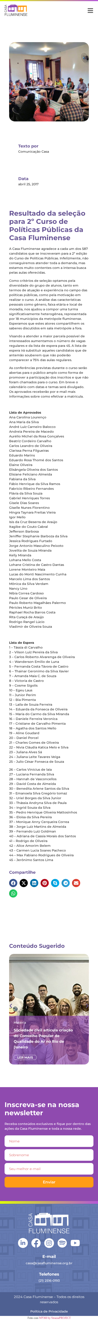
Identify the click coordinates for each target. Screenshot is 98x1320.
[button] (13, 883)
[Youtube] (75, 1243)
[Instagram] (49, 1243)
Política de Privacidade (49, 1311)
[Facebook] (36, 1243)
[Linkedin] (23, 1242)
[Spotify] (62, 1243)
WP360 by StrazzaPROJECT (55, 1318)
